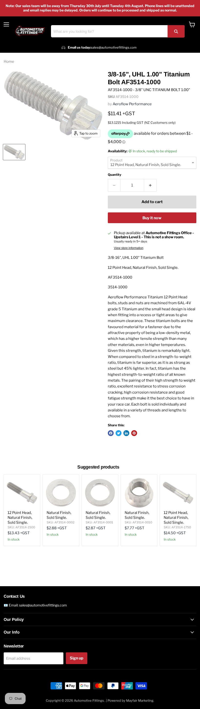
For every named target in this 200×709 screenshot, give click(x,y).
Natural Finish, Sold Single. (59, 515)
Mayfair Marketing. (140, 700)
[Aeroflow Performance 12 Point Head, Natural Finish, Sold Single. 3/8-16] (14, 152)
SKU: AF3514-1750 (177, 527)
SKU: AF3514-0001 (99, 522)
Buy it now (151, 218)
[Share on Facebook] (111, 433)
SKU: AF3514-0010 (138, 522)
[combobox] (118, 31)
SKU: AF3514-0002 (60, 522)
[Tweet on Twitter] (118, 433)
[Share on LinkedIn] (126, 433)
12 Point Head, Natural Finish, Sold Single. (20, 517)
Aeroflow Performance (132, 104)
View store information (128, 248)
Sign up (76, 658)
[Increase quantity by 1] (150, 185)
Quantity (114, 175)
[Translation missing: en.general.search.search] (176, 31)
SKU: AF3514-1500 (21, 527)
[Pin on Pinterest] (134, 433)
